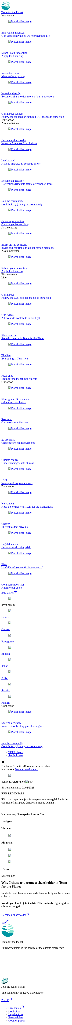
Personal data (15, 1017)
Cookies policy (16, 1020)
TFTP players (15, 752)
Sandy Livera (15, 755)
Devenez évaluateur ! (26, 769)
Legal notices (15, 1014)
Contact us (14, 1011)
